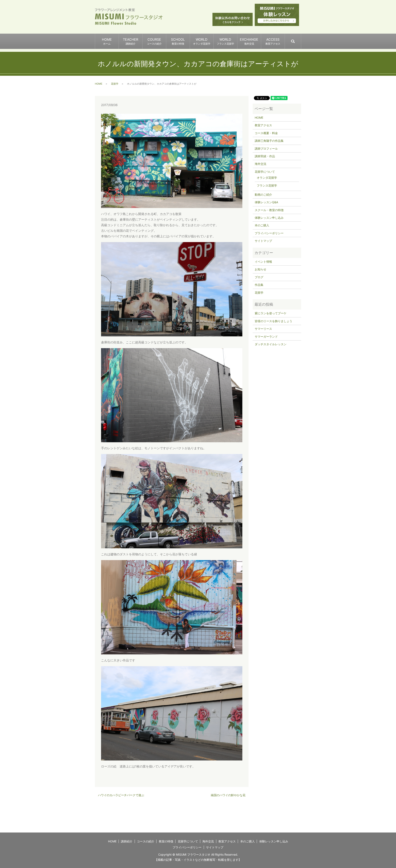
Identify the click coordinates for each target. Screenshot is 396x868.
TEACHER (130, 41)
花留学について (265, 171)
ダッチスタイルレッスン (270, 344)
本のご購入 (262, 225)
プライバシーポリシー (269, 233)
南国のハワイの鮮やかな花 (228, 795)
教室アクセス (263, 125)
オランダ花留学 (267, 177)
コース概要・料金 (266, 133)
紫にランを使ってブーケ (270, 313)
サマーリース (263, 328)
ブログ (259, 277)
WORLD (201, 41)
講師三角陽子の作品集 (269, 140)
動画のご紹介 (263, 194)
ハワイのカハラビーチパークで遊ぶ (121, 795)
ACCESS (272, 41)
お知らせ (260, 269)
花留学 (114, 83)
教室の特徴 (166, 841)
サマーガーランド (266, 336)
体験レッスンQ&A (266, 202)
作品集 (259, 284)
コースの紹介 (145, 841)
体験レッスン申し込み (269, 217)
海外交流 (260, 164)
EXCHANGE (249, 41)
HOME (107, 41)
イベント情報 (263, 261)
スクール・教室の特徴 (269, 210)
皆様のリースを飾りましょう (273, 321)
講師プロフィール (266, 148)
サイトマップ (263, 240)
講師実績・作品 (265, 156)
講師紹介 (126, 841)
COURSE (154, 41)
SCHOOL (178, 41)
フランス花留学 (267, 185)
